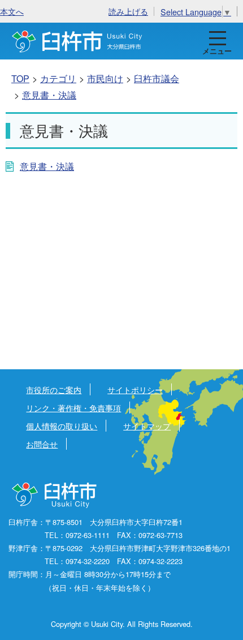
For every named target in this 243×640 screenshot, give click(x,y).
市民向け (105, 78)
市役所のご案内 (53, 389)
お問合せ (42, 444)
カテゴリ (58, 78)
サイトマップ (147, 426)
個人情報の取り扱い (61, 426)
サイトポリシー (135, 389)
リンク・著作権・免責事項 (73, 407)
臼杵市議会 (156, 78)
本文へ (12, 11)
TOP (20, 78)
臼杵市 (77, 41)
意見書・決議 (49, 94)
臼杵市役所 (55, 495)
